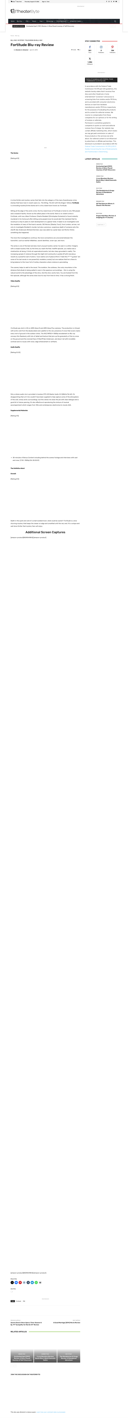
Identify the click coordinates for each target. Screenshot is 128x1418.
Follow (101, 46)
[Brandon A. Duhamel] (12, 50)
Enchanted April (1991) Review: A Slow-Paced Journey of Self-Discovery (50, 26)
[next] (114, 26)
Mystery (21, 40)
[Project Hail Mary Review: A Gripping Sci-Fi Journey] (90, 216)
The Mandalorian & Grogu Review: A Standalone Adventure (69, 1358)
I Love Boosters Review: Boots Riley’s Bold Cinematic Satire (45, 1358)
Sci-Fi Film (69, 1354)
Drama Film (21, 1354)
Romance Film (100, 201)
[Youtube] (116, 1)
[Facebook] (106, 1)
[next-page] (15, 1366)
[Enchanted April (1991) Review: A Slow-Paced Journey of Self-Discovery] (22, 1348)
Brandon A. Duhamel (22, 50)
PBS (24, 1301)
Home (12, 36)
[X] (111, 1)
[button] (115, 21)
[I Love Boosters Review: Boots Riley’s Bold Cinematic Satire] (45, 1348)
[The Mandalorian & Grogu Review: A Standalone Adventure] (68, 1348)
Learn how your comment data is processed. (51, 1412)
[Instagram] (109, 1)
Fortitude (18, 1301)
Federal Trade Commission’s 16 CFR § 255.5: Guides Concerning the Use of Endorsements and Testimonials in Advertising (101, 149)
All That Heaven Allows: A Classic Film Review (105, 204)
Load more (101, 224)
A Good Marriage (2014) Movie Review (66, 1323)
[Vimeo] (114, 1)
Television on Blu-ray (33, 40)
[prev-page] (12, 1366)
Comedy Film (45, 1354)
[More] (60, 57)
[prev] (111, 26)
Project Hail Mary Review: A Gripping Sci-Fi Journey (106, 216)
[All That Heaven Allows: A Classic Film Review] (90, 203)
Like (90, 46)
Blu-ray (17, 36)
